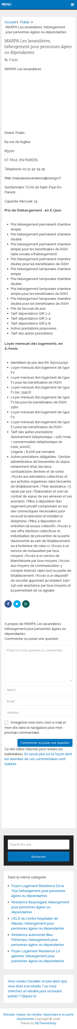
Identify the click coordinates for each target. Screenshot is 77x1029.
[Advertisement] (35, 101)
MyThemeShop (45, 1023)
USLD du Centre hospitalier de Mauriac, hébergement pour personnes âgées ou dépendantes (37, 923)
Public (13, 60)
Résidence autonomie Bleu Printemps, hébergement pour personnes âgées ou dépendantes (37, 940)
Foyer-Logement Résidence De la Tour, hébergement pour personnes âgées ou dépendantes (38, 891)
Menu (6, 4)
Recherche (38, 856)
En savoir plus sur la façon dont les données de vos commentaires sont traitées (38, 759)
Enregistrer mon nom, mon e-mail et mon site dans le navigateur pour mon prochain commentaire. (35, 728)
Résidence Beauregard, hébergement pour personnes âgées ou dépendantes (40, 907)
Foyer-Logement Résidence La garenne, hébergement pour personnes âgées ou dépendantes (37, 956)
